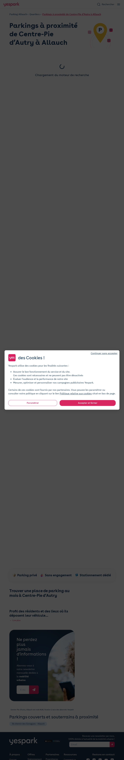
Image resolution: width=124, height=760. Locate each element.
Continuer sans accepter (104, 353)
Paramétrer (33, 403)
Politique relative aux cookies (76, 393)
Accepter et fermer (87, 403)
